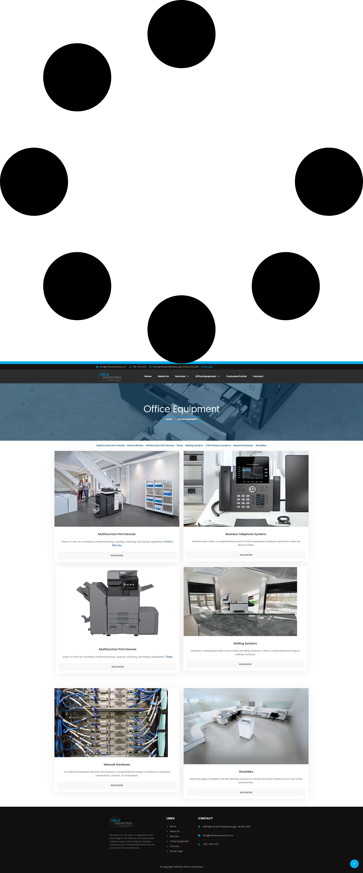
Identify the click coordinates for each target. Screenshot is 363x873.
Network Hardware (243, 445)
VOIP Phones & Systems (218, 445)
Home (147, 376)
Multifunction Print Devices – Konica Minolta (120, 445)
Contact (258, 376)
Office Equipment (205, 376)
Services (180, 376)
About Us (163, 376)
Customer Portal (236, 376)
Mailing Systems (194, 445)
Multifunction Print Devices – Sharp (164, 445)
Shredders (261, 445)
